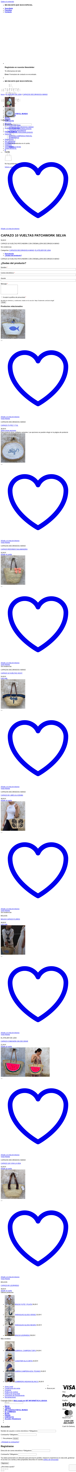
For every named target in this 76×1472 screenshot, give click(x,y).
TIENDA (8, 1408)
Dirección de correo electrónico (16, 1450)
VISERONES (9, 147)
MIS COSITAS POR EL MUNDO (16, 114)
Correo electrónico (8, 273)
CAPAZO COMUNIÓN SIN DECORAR (14, 1041)
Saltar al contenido (7, 1)
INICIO (7, 1406)
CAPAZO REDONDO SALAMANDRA (14, 549)
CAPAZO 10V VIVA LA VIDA (11, 1163)
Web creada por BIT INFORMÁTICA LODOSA (30, 1401)
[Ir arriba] (48, 1385)
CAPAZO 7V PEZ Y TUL (9, 425)
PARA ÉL (8, 134)
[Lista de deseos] (1, 152)
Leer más (4, 678)
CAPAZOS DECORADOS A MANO (35, 94)
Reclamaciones (10, 1397)
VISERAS (8, 145)
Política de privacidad (12, 1394)
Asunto (3, 278)
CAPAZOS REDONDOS (17, 130)
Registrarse (5, 1463)
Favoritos (8, 10)
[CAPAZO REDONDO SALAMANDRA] (10, 117)
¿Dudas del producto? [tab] (13, 255)
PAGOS (7, 119)
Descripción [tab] (9, 254)
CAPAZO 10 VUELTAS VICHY (11, 673)
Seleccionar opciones (8, 430)
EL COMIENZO (10, 1412)
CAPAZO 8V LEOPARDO (10, 1285)
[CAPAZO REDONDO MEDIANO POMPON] (10, 106)
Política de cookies (11, 1392)
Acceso (15, 1438)
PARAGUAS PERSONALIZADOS (21, 132)
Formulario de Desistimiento (15, 1395)
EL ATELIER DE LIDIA (13, 94)
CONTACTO (9, 121)
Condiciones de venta (12, 1388)
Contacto (8, 12)
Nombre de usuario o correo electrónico (19, 1431)
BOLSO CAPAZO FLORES (10, 919)
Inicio (3, 94)
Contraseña (9, 1434)
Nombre (4, 267)
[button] (5, 150)
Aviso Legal (9, 1386)
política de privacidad (50, 1459)
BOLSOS (8, 123)
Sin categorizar (10, 141)
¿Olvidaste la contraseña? (10, 1442)
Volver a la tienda (15, 147)
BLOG (7, 1413)
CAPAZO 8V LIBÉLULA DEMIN (12, 795)
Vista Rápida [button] (5, 418)
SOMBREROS (10, 143)
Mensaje (4, 284)
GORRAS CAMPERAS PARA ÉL (20, 136)
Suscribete (9, 8)
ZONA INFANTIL (11, 148)
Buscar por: (51, 1388)
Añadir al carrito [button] (6, 554)
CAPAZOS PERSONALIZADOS (20, 129)
